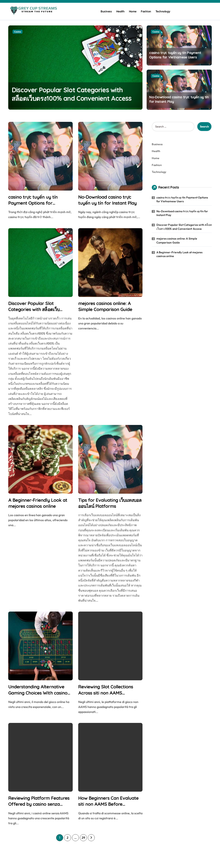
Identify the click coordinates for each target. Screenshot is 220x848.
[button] (139, 67)
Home (132, 11)
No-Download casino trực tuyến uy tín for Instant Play (107, 200)
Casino (155, 31)
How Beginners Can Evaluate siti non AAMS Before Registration (108, 804)
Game (17, 31)
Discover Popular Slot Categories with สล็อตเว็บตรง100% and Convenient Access (34, 312)
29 (83, 838)
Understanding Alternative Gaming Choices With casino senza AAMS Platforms (37, 693)
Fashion (146, 11)
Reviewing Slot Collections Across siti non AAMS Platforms (105, 693)
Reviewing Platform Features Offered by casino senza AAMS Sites (38, 804)
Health (120, 11)
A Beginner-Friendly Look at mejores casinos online (37, 503)
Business (106, 11)
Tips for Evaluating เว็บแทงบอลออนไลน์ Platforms (110, 503)
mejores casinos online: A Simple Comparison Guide (105, 306)
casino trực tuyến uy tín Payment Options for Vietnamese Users (175, 55)
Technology (163, 11)
